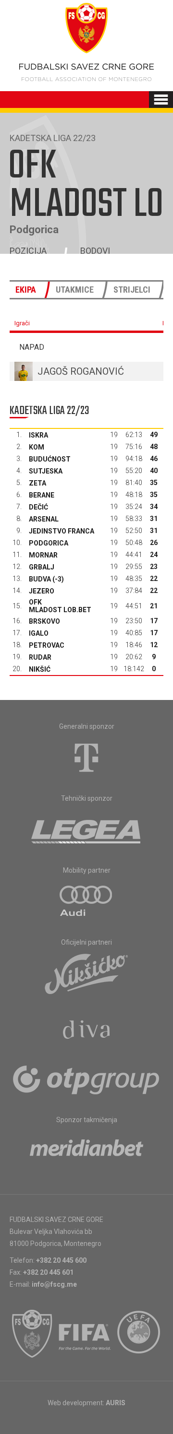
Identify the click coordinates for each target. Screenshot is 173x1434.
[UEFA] (139, 1334)
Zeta (37, 483)
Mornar (43, 555)
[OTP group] (86, 1079)
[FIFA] (85, 1334)
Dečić (38, 507)
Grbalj (41, 567)
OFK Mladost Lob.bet (60, 606)
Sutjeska (45, 471)
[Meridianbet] (86, 1151)
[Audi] (86, 901)
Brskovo (44, 621)
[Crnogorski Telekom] (86, 758)
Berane (41, 495)
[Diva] (86, 1031)
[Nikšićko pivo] (86, 973)
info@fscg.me (54, 1284)
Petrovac (46, 645)
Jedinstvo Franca (61, 531)
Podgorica (48, 543)
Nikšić (39, 669)
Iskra (38, 435)
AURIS (115, 1403)
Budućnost (50, 459)
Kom (36, 447)
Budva (40, 579)
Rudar (40, 657)
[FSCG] (32, 1334)
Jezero (41, 591)
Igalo (39, 633)
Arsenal (44, 519)
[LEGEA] (86, 829)
